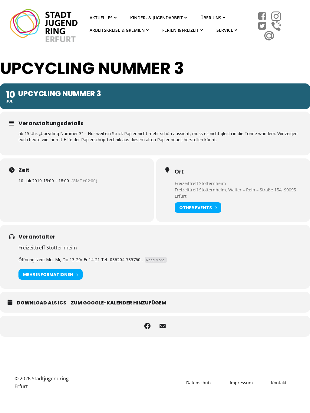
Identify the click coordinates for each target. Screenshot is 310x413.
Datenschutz (199, 382)
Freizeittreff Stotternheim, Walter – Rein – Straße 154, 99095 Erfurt (235, 193)
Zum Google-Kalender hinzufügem (118, 302)
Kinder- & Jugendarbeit (156, 18)
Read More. (155, 260)
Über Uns (210, 18)
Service (224, 30)
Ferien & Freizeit (180, 30)
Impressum (241, 382)
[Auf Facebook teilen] (147, 326)
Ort (179, 171)
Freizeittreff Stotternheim (200, 183)
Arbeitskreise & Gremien (117, 30)
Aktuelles (101, 18)
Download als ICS (41, 302)
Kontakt (278, 382)
